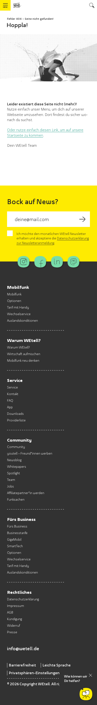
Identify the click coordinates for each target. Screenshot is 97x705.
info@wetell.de (23, 648)
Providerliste (16, 420)
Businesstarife (17, 533)
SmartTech (15, 546)
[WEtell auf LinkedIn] (57, 262)
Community (16, 447)
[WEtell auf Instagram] (23, 262)
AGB (10, 612)
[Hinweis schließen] (90, 675)
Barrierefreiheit (22, 665)
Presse (12, 632)
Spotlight (13, 473)
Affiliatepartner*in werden (25, 493)
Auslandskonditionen (22, 320)
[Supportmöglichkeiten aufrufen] (86, 694)
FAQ (10, 400)
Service (12, 387)
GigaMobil (14, 539)
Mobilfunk (14, 294)
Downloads (15, 414)
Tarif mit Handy (18, 307)
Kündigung (14, 619)
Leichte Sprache (57, 665)
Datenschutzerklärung (23, 599)
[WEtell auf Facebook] (40, 262)
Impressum (15, 606)
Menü (5, 7)
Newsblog (14, 460)
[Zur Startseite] (17, 5)
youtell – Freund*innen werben (29, 453)
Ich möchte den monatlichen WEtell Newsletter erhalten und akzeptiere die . (52, 238)
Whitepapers (16, 466)
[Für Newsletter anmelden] (82, 219)
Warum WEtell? (18, 347)
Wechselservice (19, 314)
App (10, 407)
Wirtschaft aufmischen (23, 354)
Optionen (14, 301)
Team (11, 480)
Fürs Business (17, 526)
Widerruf (13, 625)
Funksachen (15, 499)
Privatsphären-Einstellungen (34, 672)
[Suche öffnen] (91, 5)
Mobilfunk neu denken (23, 360)
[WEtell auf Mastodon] (73, 262)
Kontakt (12, 394)
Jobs (10, 486)
